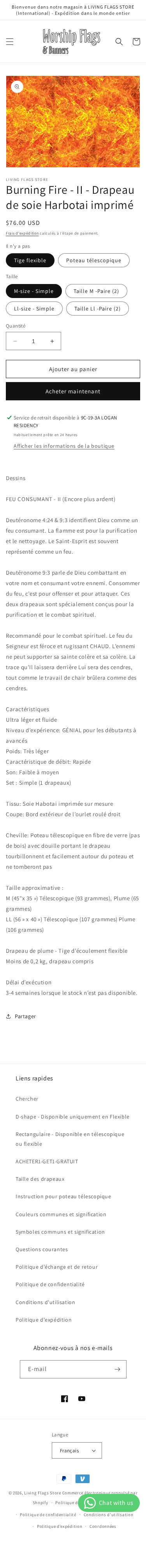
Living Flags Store (42, 1493)
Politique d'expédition (44, 1319)
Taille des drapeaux (40, 1178)
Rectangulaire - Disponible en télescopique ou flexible (70, 1139)
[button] (9, 41)
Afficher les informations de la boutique (64, 445)
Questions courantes (42, 1249)
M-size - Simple (34, 291)
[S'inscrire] (117, 1369)
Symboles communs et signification (60, 1231)
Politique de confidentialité (50, 1284)
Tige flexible (30, 260)
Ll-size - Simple (34, 308)
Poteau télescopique (93, 260)
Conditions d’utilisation (109, 1514)
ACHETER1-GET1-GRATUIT (47, 1161)
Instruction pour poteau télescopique (63, 1196)
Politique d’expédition (59, 1526)
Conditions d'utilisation (45, 1302)
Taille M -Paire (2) (96, 291)
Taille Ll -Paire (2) (97, 308)
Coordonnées (103, 1526)
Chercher (27, 1098)
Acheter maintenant (73, 391)
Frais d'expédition (22, 233)
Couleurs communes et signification (61, 1214)
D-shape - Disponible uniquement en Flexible (73, 1116)
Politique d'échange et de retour (57, 1266)
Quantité (15, 326)
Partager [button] (25, 1016)
